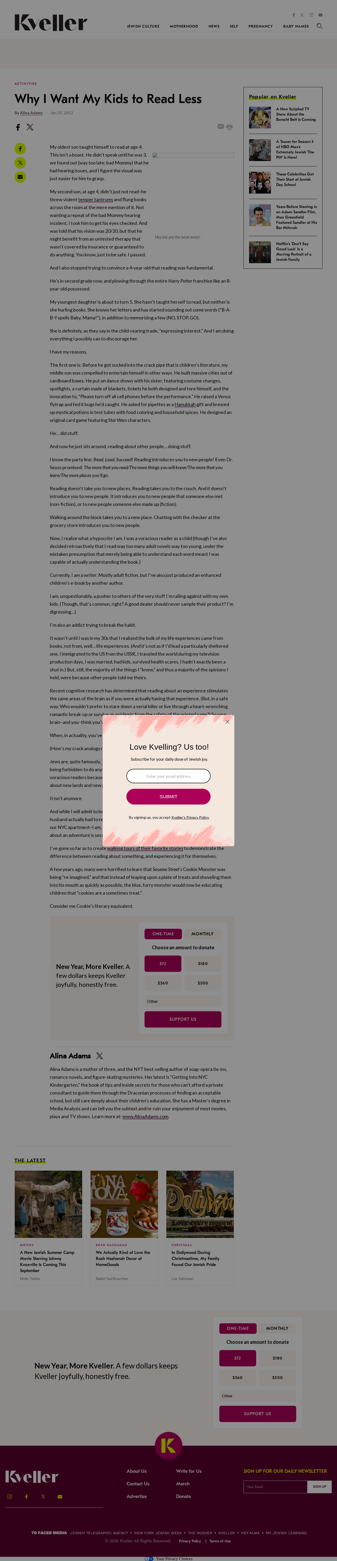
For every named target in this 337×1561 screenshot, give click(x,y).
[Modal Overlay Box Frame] (168, 780)
